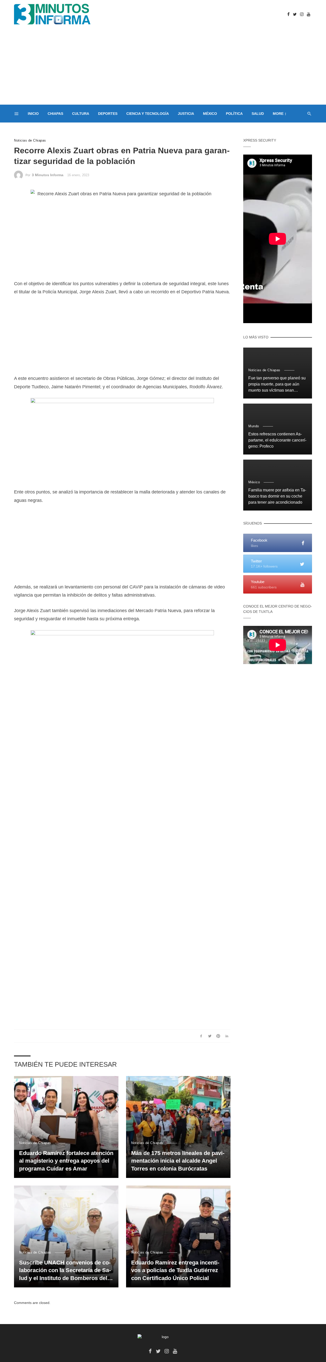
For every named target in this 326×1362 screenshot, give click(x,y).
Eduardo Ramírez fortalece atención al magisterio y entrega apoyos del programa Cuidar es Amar (66, 1161)
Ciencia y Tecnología (147, 114)
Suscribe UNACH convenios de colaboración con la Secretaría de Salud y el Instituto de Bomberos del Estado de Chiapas (65, 1270)
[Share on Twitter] (209, 1036)
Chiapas (55, 114)
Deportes (107, 114)
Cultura (80, 114)
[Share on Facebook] (201, 1036)
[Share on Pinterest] (218, 1036)
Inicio (33, 114)
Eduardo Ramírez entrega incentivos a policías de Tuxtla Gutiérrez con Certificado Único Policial (175, 1270)
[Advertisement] (163, 66)
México (210, 114)
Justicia (186, 114)
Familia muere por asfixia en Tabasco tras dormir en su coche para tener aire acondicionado (277, 496)
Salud (258, 114)
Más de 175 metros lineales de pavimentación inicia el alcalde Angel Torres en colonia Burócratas (177, 1161)
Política (234, 114)
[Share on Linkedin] (226, 1036)
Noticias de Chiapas (30, 140)
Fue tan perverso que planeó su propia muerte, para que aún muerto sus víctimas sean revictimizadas (277, 384)
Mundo (253, 426)
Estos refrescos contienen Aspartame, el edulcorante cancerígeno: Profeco (277, 440)
